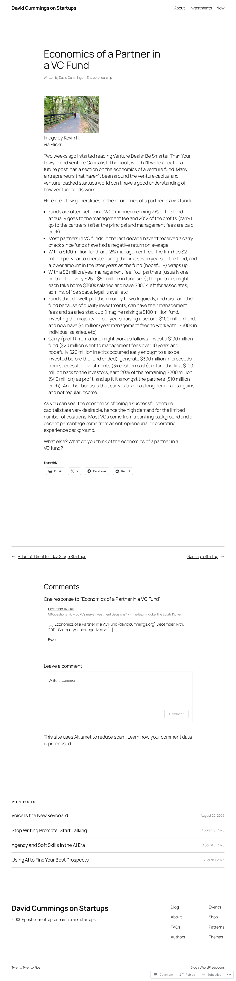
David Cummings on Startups (44, 8)
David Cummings (71, 77)
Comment (176, 714)
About (179, 8)
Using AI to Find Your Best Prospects (50, 859)
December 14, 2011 (61, 609)
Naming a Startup (202, 556)
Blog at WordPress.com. (207, 967)
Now (220, 8)
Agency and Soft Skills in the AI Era (48, 845)
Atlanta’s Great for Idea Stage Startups (52, 556)
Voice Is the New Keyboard (40, 815)
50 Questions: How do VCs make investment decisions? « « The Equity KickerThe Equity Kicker (114, 614)
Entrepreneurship (99, 77)
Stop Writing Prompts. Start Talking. (50, 830)
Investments (200, 8)
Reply (52, 639)
